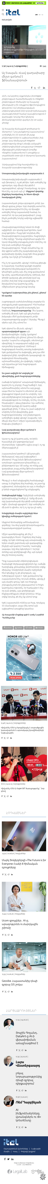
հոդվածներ (16, 813)
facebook (8, 628)
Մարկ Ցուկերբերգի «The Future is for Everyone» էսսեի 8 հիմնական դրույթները (24, 864)
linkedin (40, 628)
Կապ (15, 1151)
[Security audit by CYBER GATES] (37, 1172)
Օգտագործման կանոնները (16, 1149)
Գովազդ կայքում (28, 1151)
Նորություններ (21, 66)
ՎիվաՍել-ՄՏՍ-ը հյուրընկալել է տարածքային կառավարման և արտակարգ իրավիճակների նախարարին (22, 730)
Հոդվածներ (20, 853)
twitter (19, 628)
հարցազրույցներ (21, 1010)
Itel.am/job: (7, 20)
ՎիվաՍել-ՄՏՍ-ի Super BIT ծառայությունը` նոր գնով (22, 790)
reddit (30, 628)
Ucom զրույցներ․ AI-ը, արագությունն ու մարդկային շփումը (20, 924)
